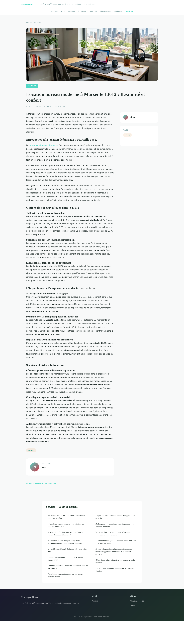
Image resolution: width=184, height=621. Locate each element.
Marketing (118, 11)
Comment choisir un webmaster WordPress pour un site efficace (68, 566)
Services (129, 11)
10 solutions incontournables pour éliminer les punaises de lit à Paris (66, 525)
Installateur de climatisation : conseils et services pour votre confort (66, 516)
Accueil (54, 11)
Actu (62, 11)
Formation (82, 11)
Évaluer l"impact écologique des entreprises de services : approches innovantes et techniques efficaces (114, 551)
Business (71, 11)
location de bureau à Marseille (43, 145)
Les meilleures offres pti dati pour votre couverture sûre (67, 550)
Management (105, 11)
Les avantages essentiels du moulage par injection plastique (115, 569)
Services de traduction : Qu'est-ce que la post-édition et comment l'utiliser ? (65, 533)
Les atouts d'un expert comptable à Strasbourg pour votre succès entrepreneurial (116, 533)
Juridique (93, 11)
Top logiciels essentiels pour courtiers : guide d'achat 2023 (65, 558)
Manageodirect (29, 597)
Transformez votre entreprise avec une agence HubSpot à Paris (65, 575)
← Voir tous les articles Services (41, 483)
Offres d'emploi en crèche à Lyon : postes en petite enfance (115, 561)
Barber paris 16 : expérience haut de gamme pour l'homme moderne (115, 525)
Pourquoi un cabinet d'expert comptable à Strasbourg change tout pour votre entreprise (65, 541)
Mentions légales (137, 601)
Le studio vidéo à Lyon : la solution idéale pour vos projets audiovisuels (116, 541)
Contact (133, 605)
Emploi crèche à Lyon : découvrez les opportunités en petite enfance (115, 516)
